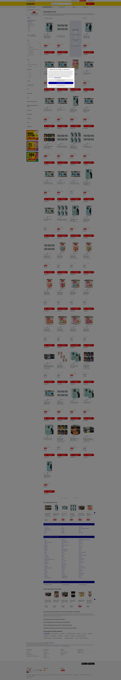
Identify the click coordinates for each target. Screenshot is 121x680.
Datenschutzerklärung (58, 77)
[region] (60, 78)
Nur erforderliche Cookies (61, 85)
